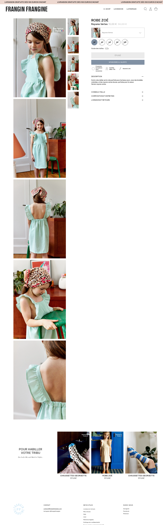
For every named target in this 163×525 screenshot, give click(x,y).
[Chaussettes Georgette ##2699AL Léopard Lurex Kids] (73, 453)
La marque (131, 9)
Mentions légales (88, 519)
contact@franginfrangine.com (53, 509)
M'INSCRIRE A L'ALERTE (118, 62)
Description (96, 76)
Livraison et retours (100, 100)
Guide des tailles (97, 48)
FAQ (84, 514)
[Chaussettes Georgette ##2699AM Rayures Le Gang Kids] (141, 453)
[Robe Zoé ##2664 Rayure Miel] (107, 453)
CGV (84, 517)
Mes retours (87, 511)
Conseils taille (98, 92)
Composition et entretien (102, 96)
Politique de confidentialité (91, 522)
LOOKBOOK (118, 9)
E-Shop (107, 9)
